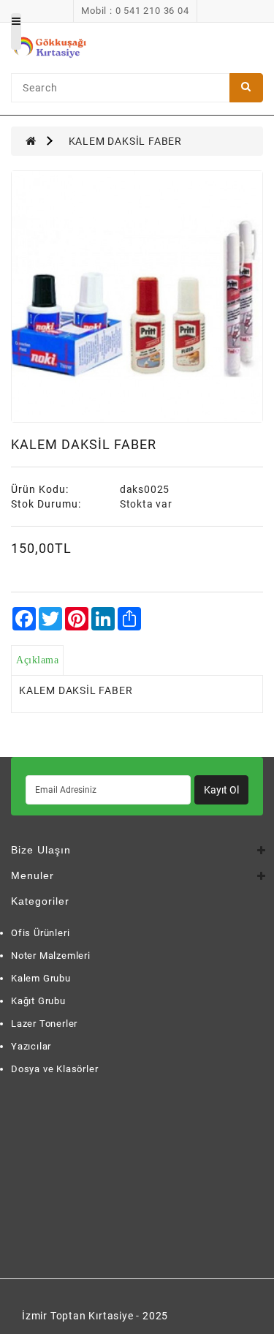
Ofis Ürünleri (40, 932)
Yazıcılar (31, 1046)
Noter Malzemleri (51, 955)
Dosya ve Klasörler (54, 1068)
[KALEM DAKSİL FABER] (137, 296)
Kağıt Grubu (38, 1000)
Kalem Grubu (41, 978)
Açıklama (37, 660)
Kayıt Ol (221, 790)
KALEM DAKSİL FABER (125, 141)
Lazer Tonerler (44, 1023)
